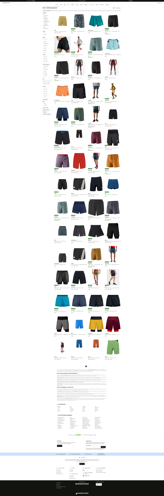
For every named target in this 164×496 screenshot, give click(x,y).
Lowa (58, 411)
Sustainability (45, 99)
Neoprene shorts (45, 28)
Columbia (83, 407)
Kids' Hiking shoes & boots (74, 425)
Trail (68, 4)
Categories (45, 12)
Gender (44, 31)
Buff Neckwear (97, 425)
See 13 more (44, 52)
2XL (46, 83)
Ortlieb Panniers (97, 423)
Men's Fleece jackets (61, 423)
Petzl (95, 411)
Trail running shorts (46, 21)
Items (44, 101)
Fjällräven (83, 406)
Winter (81, 4)
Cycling (77, 4)
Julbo (95, 406)
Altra (70, 406)
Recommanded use (46, 64)
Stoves (71, 417)
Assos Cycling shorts (98, 417)
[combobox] (48, 39)
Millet (71, 407)
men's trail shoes (102, 396)
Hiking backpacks (72, 418)
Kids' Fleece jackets (85, 418)
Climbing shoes (72, 424)
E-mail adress (88, 445)
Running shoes (72, 423)
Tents (58, 424)
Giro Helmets (97, 418)
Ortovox (59, 407)
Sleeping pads (60, 425)
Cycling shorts (45, 24)
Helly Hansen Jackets (85, 423)
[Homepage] (43, 6)
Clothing (56, 4)
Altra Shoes (96, 424)
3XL (48, 83)
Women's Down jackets (61, 417)
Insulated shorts (45, 15)
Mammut (83, 411)
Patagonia (59, 406)
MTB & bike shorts (46, 25)
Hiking (65, 4)
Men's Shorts (51, 6)
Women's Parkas (60, 418)
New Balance (97, 407)
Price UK (44, 54)
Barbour (71, 411)
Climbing (72, 4)
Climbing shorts (45, 18)
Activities (85, 4)
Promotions (102, 4)
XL (43, 83)
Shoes (61, 4)
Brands (97, 4)
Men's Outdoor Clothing (46, 6)
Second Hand (92, 4)
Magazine (107, 4)
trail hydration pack (104, 384)
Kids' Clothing (84, 417)
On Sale (44, 86)
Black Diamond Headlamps (86, 425)
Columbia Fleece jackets (86, 424)
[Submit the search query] (155, 3)
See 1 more (44, 76)
